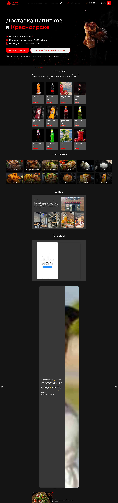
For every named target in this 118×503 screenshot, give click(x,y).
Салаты (50, 182)
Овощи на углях (50, 170)
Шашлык (14, 170)
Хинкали (86, 170)
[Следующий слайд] (116, 387)
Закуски (14, 182)
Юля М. (44, 392)
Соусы (103, 170)
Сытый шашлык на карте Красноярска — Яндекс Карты (47, 278)
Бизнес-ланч (32, 182)
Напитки (40, 67)
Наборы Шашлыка (32, 170)
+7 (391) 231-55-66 (75, 3)
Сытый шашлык (15, 3)
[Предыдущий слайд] (2, 387)
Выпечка (68, 182)
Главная (34, 67)
